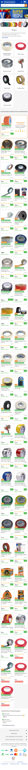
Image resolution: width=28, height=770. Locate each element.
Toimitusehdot (20, 762)
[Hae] (25, 5)
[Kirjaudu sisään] (21, 2)
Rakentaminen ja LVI (11, 20)
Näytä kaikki (5, 37)
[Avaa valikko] (1, 2)
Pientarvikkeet (20, 20)
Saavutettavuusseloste (14, 763)
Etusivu (4, 20)
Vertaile (12, 130)
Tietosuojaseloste (4, 763)
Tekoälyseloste (24, 763)
